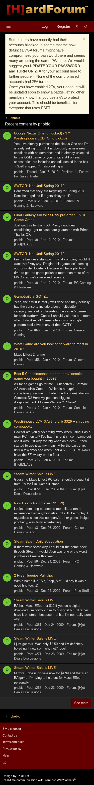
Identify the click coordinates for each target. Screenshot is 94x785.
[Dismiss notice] (83, 39)
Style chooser (12, 729)
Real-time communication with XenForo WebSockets (39, 780)
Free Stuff (81, 591)
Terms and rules (13, 742)
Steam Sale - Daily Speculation (38, 541)
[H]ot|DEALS (23, 244)
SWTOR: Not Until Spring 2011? (39, 186)
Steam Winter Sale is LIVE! (35, 474)
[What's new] (77, 26)
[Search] (86, 26)
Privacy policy (12, 749)
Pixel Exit (24, 776)
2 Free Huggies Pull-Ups (33, 575)
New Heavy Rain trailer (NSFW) (39, 503)
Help (6, 755)
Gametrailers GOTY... (31, 296)
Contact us (10, 735)
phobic (19, 172)
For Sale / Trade (26, 176)
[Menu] (8, 26)
